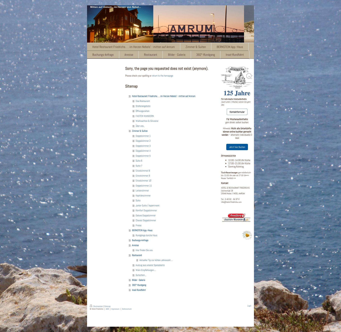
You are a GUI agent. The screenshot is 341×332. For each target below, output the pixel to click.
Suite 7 (139, 165)
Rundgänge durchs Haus (146, 235)
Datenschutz (127, 309)
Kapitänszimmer (143, 195)
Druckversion (98, 306)
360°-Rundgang (139, 285)
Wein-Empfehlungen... (145, 270)
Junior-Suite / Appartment (147, 205)
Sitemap (107, 306)
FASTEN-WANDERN (145, 116)
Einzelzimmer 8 (143, 170)
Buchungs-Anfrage (140, 240)
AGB (107, 309)
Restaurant (137, 255)
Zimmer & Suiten (140, 130)
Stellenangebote (143, 106)
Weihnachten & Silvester (147, 121)
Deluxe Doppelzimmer (146, 215)
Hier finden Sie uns (144, 250)
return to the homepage (162, 75)
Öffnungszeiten (142, 111)
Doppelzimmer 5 (143, 155)
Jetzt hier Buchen (237, 147)
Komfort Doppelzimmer (146, 210)
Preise (138, 225)
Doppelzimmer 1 (143, 135)
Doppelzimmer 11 (144, 185)
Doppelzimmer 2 (143, 140)
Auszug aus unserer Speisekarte (150, 265)
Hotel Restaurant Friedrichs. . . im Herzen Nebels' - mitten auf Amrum (163, 96)
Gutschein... (141, 275)
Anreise (135, 245)
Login (249, 305)
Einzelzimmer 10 (143, 180)
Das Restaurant (143, 101)
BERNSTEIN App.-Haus (142, 230)
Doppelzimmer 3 (143, 145)
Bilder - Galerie (138, 280)
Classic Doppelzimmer (146, 220)
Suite (138, 200)
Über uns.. (140, 125)
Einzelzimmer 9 (143, 175)
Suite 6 (139, 160)
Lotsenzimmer (142, 190)
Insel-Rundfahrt (139, 290)
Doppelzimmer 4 (143, 150)
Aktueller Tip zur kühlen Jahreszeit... (155, 260)
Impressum (115, 309)
